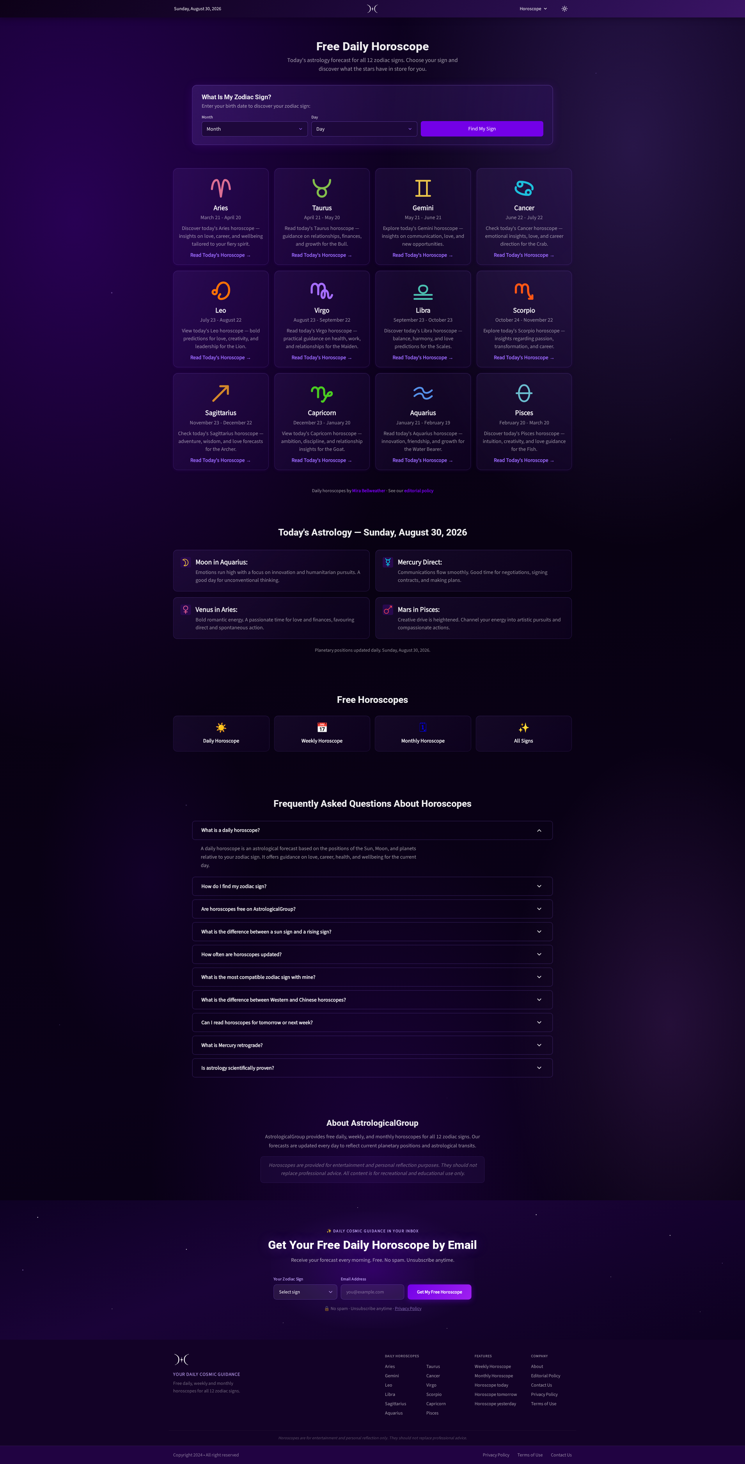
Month (207, 117)
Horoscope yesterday (495, 1404)
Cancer (433, 1376)
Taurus (433, 1366)
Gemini (392, 1376)
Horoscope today (491, 1385)
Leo (388, 1385)
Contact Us (541, 1385)
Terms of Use (543, 1404)
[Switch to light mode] (564, 8)
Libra (390, 1394)
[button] (372, 847)
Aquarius (394, 1413)
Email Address (353, 1279)
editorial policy (418, 491)
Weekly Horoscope (493, 1366)
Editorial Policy (545, 1376)
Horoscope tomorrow (496, 1394)
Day (314, 117)
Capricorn (436, 1404)
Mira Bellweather (368, 491)
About (537, 1366)
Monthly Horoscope (494, 1376)
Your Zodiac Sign (289, 1279)
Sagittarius (395, 1404)
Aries (390, 1366)
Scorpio (434, 1394)
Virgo (431, 1385)
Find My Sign (482, 128)
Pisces (432, 1413)
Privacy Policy (408, 1308)
